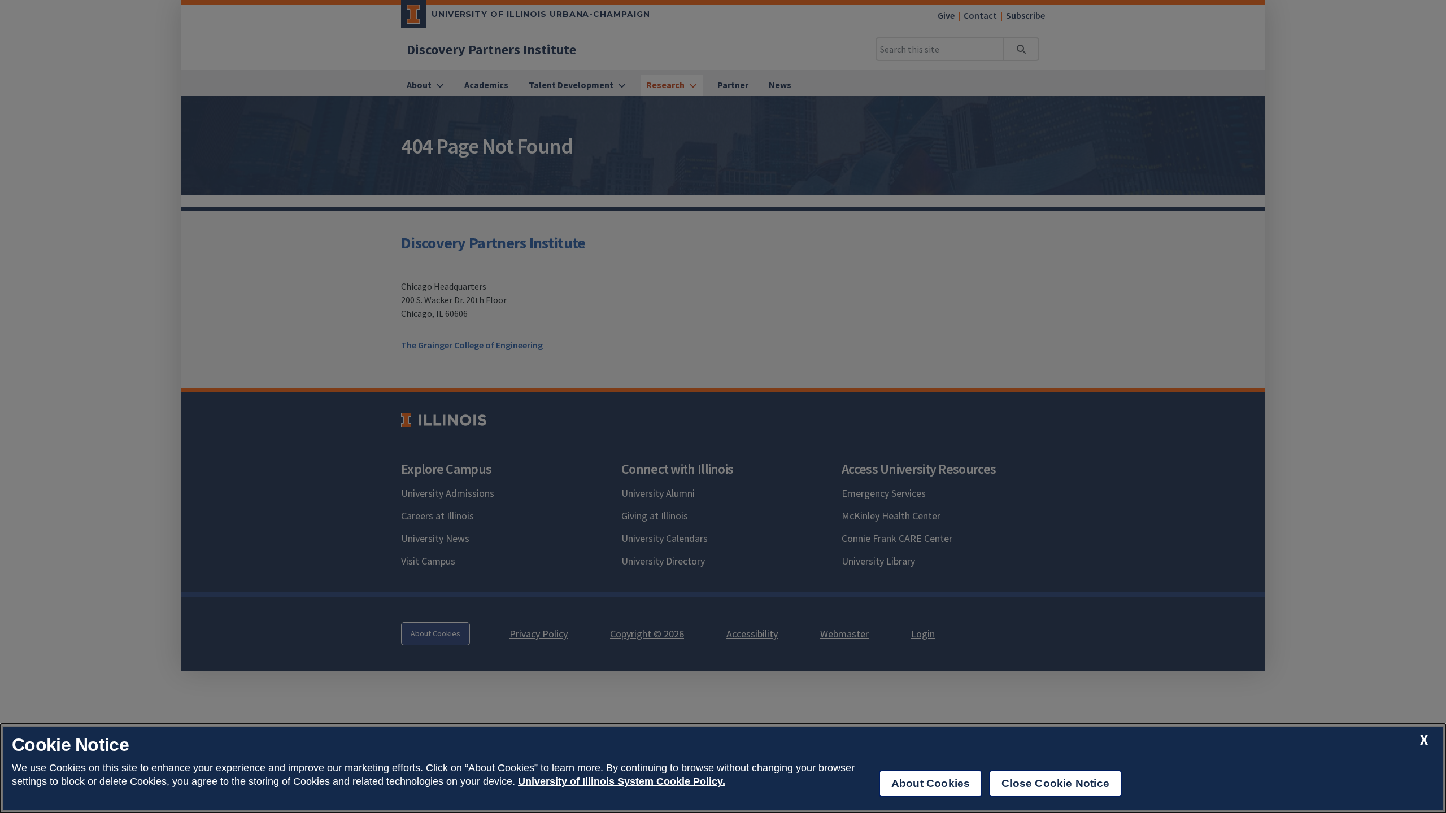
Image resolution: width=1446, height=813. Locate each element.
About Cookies (930, 783)
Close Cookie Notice (1055, 783)
